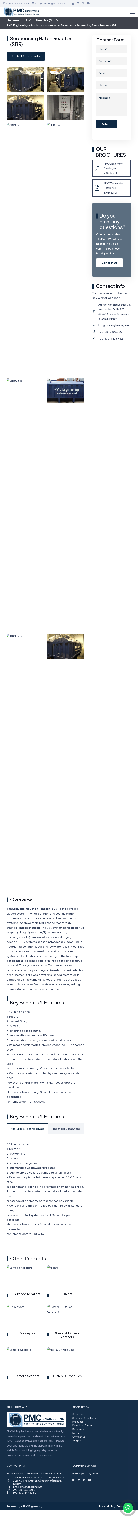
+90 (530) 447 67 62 (110, 338)
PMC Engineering (17, 25)
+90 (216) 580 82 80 (110, 331)
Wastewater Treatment (59, 25)
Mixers (67, 1294)
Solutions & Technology (86, 1417)
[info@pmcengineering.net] (95, 325)
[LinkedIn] (77, 3)
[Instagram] (72, 3)
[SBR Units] (25, 79)
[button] (132, 11)
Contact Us (78, 1436)
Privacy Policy (107, 1506)
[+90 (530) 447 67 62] (95, 338)
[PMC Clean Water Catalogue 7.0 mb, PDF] (99, 168)
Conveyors (27, 1333)
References (79, 1429)
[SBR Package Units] (65, 760)
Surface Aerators (27, 1294)
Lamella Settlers (27, 1376)
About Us (77, 1413)
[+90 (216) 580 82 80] (95, 331)
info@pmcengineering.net (113, 325)
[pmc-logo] (21, 12)
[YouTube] (88, 3)
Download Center (82, 1425)
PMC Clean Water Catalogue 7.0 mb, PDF (114, 168)
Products (36, 25)
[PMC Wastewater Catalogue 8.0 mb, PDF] (99, 188)
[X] (82, 3)
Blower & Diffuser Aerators (67, 1335)
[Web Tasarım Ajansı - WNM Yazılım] (69, 1514)
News (75, 1432)
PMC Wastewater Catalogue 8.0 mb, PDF (114, 188)
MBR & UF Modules (67, 1376)
